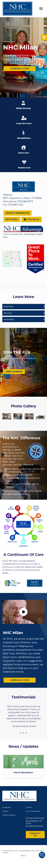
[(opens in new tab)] (23, 228)
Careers (5, 811)
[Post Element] (23, 766)
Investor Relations (8, 815)
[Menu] (41, 9)
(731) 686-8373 (25, 201)
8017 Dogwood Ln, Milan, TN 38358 (22, 198)
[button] (44, 37)
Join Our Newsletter (33, 811)
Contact (29, 807)
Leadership (6, 807)
